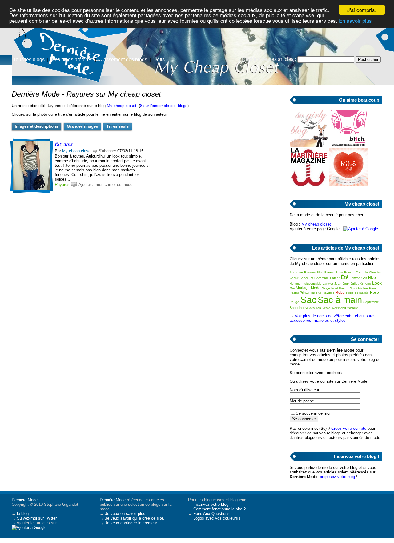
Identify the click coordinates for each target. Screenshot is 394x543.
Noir (352, 288)
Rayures (62, 184)
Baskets (310, 272)
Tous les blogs (29, 59)
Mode (315, 288)
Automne (296, 272)
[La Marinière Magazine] (309, 185)
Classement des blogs (122, 59)
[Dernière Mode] (61, 32)
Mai (292, 288)
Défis (159, 59)
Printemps (307, 292)
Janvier (328, 283)
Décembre (321, 278)
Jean (337, 283)
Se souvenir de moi (313, 413)
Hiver (372, 278)
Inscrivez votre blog (210, 504)
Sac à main (340, 300)
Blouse (329, 272)
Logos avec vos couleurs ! (216, 518)
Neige (326, 288)
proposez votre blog (337, 476)
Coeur (294, 278)
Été (344, 277)
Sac (308, 300)
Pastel (294, 292)
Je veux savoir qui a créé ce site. (134, 518)
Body (339, 272)
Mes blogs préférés (71, 59)
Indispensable (312, 283)
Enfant (335, 278)
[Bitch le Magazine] (348, 145)
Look (377, 283)
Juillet (355, 283)
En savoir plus (355, 20)
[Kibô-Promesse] (348, 185)
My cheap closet (121, 105)
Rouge (294, 302)
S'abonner (107, 151)
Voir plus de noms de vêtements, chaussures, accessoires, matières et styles (333, 318)
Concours (306, 278)
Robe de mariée (357, 292)
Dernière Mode (25, 499)
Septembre (371, 302)
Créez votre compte (348, 428)
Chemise (375, 272)
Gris (364, 278)
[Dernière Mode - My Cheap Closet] (271, 47)
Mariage (303, 288)
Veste (326, 307)
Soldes (310, 307)
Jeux (346, 283)
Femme (355, 278)
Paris (372, 288)
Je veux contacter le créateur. (131, 523)
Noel (334, 288)
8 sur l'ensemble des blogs (163, 105)
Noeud (343, 288)
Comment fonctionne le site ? (219, 509)
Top (318, 307)
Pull (318, 292)
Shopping (297, 307)
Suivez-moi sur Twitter (37, 518)
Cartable (362, 272)
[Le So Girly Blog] (309, 145)
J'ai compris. (361, 10)
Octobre (362, 288)
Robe (340, 292)
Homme (295, 283)
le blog (23, 513)
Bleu (320, 272)
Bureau (349, 272)
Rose (374, 292)
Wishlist (352, 307)
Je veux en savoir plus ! (126, 513)
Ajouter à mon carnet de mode (105, 184)
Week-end (339, 307)
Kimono (365, 283)
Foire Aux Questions (211, 513)
